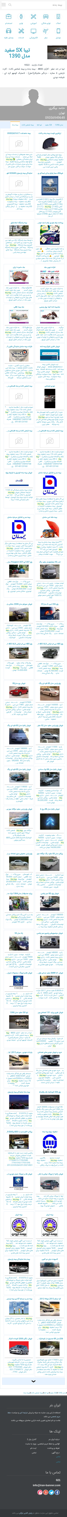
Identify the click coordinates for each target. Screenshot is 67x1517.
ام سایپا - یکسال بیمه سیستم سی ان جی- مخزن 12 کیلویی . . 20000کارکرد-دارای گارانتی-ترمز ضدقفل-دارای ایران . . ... (49, 1029)
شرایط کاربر (24, 1412)
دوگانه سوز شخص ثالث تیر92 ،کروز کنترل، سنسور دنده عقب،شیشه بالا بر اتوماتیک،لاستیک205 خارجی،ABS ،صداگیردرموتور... (18, 825)
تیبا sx (39, 125)
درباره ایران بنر (54, 1439)
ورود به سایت (30, 1443)
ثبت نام (33, 1448)
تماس (34, 1452)
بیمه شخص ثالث (28, 125)
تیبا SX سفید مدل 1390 (17, 53)
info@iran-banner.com (46, 1485)
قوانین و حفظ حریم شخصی (49, 1443)
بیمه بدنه (15, 125)
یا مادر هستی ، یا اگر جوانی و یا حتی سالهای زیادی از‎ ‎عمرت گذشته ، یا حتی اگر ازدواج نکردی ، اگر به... (19, 1311)
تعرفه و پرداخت (53, 1448)
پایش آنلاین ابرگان (25, 1513)
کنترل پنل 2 (31, 1439)
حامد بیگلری (57, 108)
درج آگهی (56, 1452)
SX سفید (48, 125)
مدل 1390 (59, 125)
